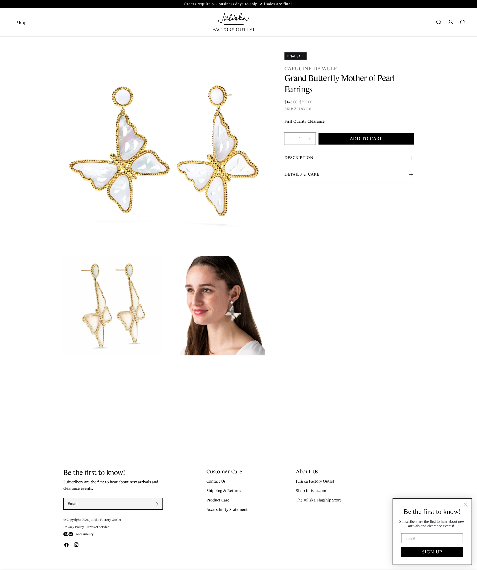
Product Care (217, 500)
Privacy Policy (73, 527)
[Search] (439, 22)
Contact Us (215, 481)
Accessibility (85, 534)
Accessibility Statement (227, 509)
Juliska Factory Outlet (315, 481)
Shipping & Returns (223, 491)
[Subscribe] (157, 503)
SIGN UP (432, 551)
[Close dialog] (465, 504)
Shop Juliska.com (311, 491)
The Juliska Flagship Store (319, 500)
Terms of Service (97, 527)
